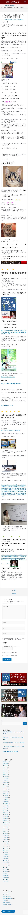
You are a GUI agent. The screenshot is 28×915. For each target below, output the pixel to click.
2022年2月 (5, 791)
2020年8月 (5, 829)
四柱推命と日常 (6, 896)
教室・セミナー (6, 902)
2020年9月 (5, 827)
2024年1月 (5, 778)
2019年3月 (5, 865)
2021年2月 (5, 816)
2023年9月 (5, 782)
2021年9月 (5, 801)
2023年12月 (5, 780)
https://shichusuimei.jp (8, 377)
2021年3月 (5, 814)
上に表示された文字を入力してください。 (12, 646)
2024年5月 (5, 774)
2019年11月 (5, 848)
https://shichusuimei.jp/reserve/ (11, 383)
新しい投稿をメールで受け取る (10, 655)
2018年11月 (5, 871)
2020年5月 (5, 835)
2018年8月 (5, 877)
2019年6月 (5, 858)
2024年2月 (5, 776)
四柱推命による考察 (12, 19)
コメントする (4, 19)
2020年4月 (5, 837)
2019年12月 (5, 846)
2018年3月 (5, 881)
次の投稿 (14, 593)
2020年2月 (5, 841)
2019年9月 (5, 852)
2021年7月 (5, 805)
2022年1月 (5, 793)
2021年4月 (5, 812)
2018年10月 (5, 873)
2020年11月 (5, 822)
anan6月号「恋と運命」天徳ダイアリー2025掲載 (13, 742)
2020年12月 (5, 820)
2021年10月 (5, 799)
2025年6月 (5, 765)
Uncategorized (6, 891)
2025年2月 (5, 767)
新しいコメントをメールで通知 (10, 652)
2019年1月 (5, 869)
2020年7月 (5, 831)
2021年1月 (5, 818)
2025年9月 (5, 763)
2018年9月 (5, 875)
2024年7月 (5, 770)
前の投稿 (14, 590)
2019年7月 (5, 856)
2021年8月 (5, 803)
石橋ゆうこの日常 (7, 904)
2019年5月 (5, 860)
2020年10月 (5, 824)
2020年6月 (5, 833)
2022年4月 (5, 786)
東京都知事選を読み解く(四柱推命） (11, 751)
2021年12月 (5, 795)
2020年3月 (5, 839)
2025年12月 (5, 761)
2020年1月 (5, 843)
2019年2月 (5, 867)
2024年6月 (5, 772)
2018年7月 (5, 879)
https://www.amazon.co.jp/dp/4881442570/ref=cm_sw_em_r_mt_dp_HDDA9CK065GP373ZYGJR (14, 332)
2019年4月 (5, 862)
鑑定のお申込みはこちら (8, 911)
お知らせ (5, 894)
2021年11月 (5, 797)
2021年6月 (5, 808)
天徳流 (4, 900)
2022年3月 (5, 789)
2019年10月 (5, 850)
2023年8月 (5, 784)
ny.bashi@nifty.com (7, 405)
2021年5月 (5, 810)
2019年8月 (5, 854)
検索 (2, 720)
